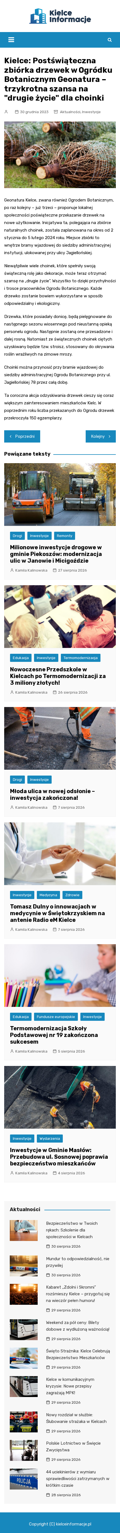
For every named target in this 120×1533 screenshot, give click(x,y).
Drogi (17, 536)
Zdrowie (72, 895)
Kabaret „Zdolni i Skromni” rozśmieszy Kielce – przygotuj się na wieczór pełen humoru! (78, 1294)
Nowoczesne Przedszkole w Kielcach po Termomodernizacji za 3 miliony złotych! (58, 676)
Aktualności (70, 112)
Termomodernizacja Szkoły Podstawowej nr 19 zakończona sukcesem (54, 1035)
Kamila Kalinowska (31, 570)
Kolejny (98, 436)
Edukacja (21, 658)
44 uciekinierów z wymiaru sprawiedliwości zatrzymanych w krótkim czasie (77, 1478)
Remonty (64, 536)
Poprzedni (25, 436)
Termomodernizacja (81, 658)
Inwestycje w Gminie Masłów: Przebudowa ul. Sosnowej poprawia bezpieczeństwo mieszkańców (59, 1157)
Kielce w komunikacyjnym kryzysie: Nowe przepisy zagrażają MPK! (70, 1386)
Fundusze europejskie (56, 1017)
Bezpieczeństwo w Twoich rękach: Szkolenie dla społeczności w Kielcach (72, 1230)
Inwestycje (91, 112)
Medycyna (48, 895)
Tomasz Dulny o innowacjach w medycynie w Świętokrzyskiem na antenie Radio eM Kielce (57, 913)
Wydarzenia (50, 1138)
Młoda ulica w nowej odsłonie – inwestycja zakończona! (52, 794)
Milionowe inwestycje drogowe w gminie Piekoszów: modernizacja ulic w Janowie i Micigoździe (56, 554)
